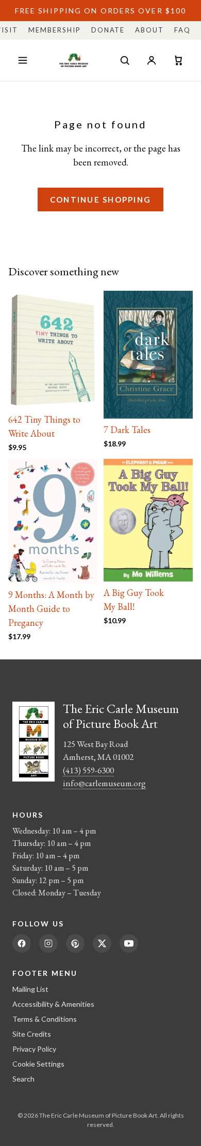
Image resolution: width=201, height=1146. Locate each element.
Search (23, 1078)
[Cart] (178, 60)
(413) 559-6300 (88, 770)
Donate (108, 30)
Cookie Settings (38, 1063)
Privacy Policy (34, 1048)
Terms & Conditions (44, 1019)
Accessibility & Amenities (53, 1004)
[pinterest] (75, 943)
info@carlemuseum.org (104, 783)
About (149, 30)
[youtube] (129, 943)
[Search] (124, 60)
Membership (54, 30)
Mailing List (30, 989)
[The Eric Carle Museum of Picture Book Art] (73, 60)
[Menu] (22, 60)
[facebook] (21, 943)
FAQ (182, 30)
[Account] (151, 60)
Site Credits (31, 1033)
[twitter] (102, 943)
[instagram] (48, 943)
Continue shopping (100, 199)
